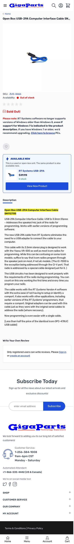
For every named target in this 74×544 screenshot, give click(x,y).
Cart (67, 541)
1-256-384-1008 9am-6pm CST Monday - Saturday (27, 456)
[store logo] (28, 5)
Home (7, 541)
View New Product (44, 187)
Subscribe (54, 406)
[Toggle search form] (53, 5)
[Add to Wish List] (6, 146)
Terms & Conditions (15, 528)
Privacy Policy (35, 528)
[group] (13, 104)
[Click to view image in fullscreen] (37, 57)
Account (47, 541)
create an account (20, 355)
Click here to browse (43, 133)
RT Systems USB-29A (31, 170)
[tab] (9, 201)
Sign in (62, 352)
